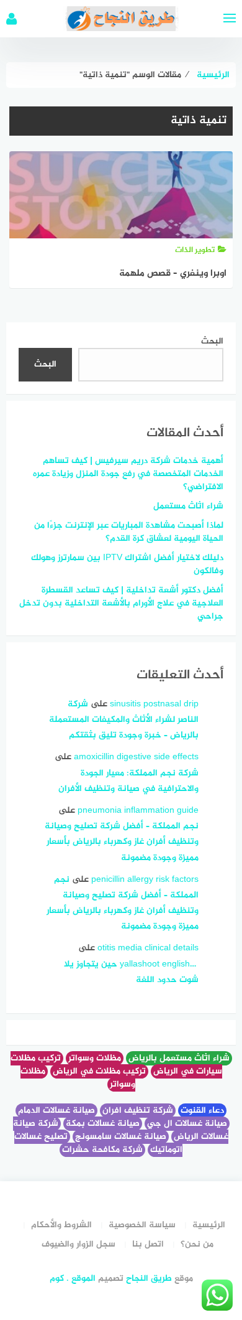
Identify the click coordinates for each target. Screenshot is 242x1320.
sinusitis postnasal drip (154, 704)
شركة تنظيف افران (138, 1110)
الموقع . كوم (73, 1278)
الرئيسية (208, 1225)
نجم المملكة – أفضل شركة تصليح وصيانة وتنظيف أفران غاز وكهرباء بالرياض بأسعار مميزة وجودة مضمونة (122, 841)
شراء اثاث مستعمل (188, 506)
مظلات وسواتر (94, 1058)
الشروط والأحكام (61, 1225)
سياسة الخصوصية (142, 1225)
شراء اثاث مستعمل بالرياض (179, 1058)
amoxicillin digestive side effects (136, 757)
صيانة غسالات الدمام (56, 1110)
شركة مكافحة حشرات (102, 1150)
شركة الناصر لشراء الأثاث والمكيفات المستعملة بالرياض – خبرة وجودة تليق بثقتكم (124, 719)
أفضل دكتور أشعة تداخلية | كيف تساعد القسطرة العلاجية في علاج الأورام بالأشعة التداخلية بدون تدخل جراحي (121, 603)
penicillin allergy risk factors (145, 880)
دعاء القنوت (202, 1110)
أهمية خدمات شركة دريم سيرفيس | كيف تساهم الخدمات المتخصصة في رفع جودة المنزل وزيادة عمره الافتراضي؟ (128, 474)
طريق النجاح (149, 1278)
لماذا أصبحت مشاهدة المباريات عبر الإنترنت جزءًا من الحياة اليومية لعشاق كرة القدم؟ (128, 532)
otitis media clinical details (148, 948)
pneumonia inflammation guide (138, 810)
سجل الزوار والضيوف (78, 1244)
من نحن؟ (197, 1244)
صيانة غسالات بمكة (102, 1123)
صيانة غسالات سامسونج (121, 1137)
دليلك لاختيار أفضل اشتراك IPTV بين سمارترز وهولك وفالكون (127, 564)
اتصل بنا (148, 1244)
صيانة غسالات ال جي (187, 1123)
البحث (212, 341)
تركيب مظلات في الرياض (99, 1071)
